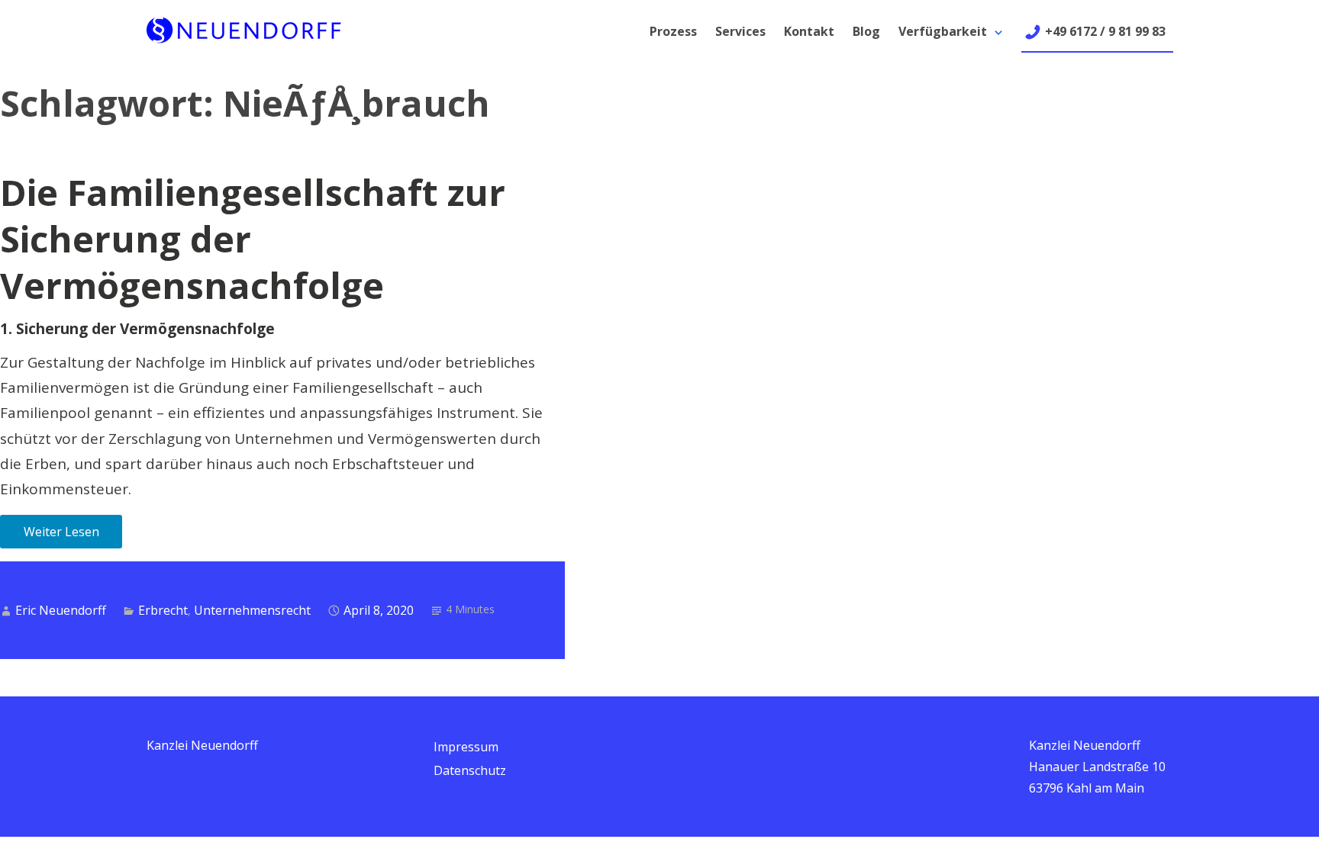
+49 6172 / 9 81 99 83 (1105, 31)
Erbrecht (163, 610)
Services (740, 31)
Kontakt (809, 31)
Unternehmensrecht (252, 610)
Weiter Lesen (61, 531)
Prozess (673, 31)
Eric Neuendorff (60, 610)
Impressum (466, 746)
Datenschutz (470, 770)
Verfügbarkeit (942, 31)
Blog (866, 31)
